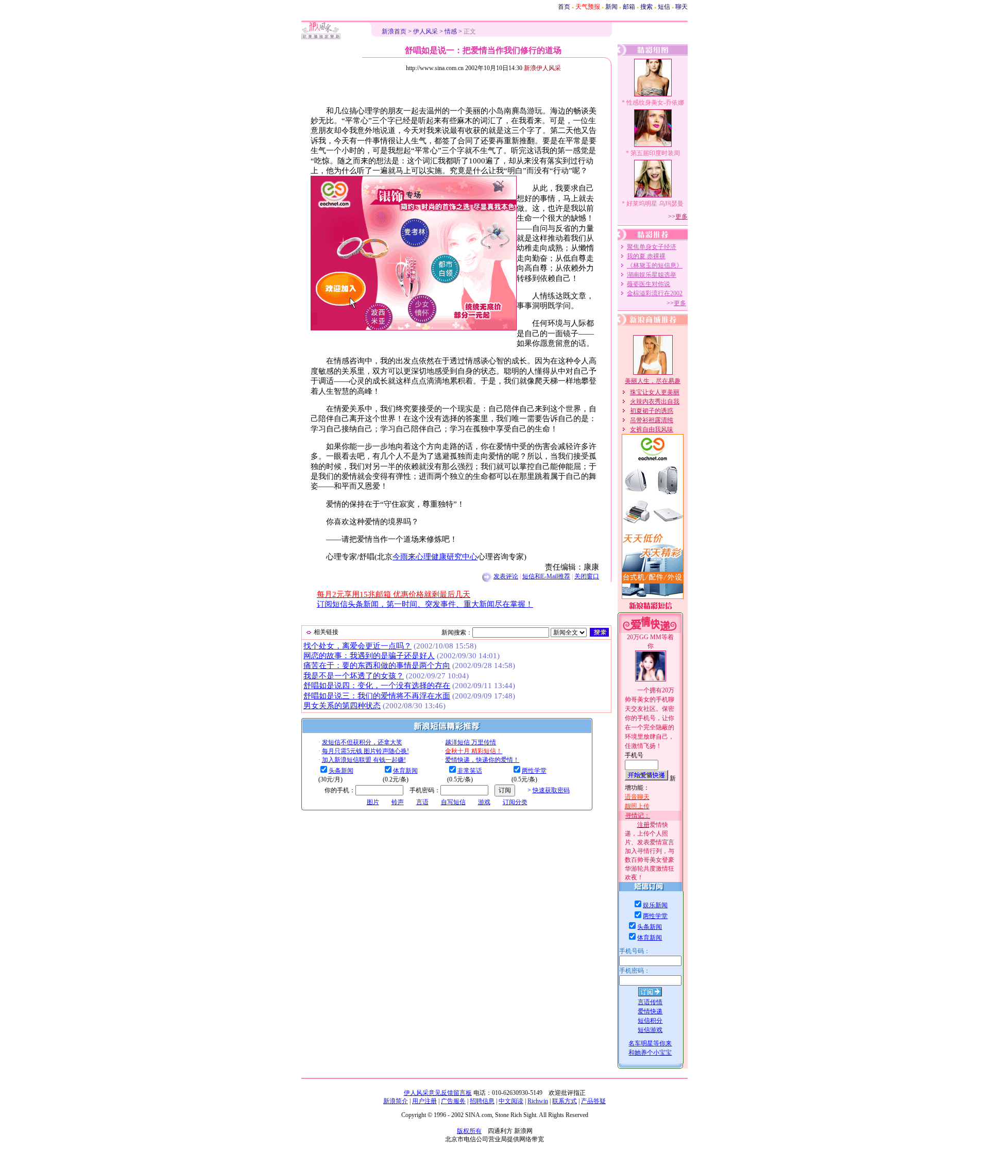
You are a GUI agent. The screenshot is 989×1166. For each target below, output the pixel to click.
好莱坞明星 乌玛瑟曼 (655, 203)
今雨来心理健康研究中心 (435, 557)
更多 (681, 216)
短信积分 (650, 1020)
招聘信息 (482, 1101)
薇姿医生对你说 (648, 284)
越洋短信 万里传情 (470, 742)
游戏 (484, 802)
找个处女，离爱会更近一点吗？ (357, 646)
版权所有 (469, 1131)
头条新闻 (341, 770)
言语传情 (650, 1002)
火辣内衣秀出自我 (654, 401)
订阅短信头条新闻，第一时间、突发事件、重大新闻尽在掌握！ (425, 604)
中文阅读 (511, 1101)
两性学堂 (534, 770)
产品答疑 (593, 1101)
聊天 (681, 6)
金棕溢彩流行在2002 (655, 293)
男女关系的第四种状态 (342, 706)
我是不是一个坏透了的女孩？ (353, 676)
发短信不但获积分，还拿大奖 (362, 742)
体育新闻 (405, 770)
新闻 (611, 6)
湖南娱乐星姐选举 (651, 274)
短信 (664, 6)
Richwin (537, 1101)
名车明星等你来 (650, 1043)
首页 (564, 6)
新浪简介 (395, 1101)
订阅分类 (515, 802)
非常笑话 (469, 770)
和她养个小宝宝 (650, 1052)
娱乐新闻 (655, 905)
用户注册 (424, 1101)
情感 (451, 31)
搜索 (646, 6)
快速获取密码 (551, 790)
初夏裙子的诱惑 (651, 410)
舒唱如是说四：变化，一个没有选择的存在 (376, 685)
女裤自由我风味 (651, 429)
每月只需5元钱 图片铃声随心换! (365, 751)
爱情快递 (650, 1011)
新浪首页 (394, 31)
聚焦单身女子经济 (651, 247)
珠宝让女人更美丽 (654, 392)
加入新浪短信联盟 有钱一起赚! (364, 759)
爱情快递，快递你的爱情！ (482, 759)
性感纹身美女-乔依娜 (655, 102)
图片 (373, 802)
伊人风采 (425, 31)
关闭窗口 (586, 576)
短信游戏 (650, 1030)
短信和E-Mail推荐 (546, 576)
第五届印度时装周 (655, 153)
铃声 (397, 802)
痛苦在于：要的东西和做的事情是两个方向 (376, 665)
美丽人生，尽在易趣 (652, 381)
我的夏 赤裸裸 (646, 256)
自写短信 (453, 802)
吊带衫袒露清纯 (651, 420)
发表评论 (505, 576)
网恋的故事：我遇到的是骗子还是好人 (369, 656)
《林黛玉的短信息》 (655, 265)
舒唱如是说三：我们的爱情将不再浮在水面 (376, 696)
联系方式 (564, 1101)
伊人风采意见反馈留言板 (438, 1092)
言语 (422, 802)
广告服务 (453, 1101)
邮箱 (629, 6)
